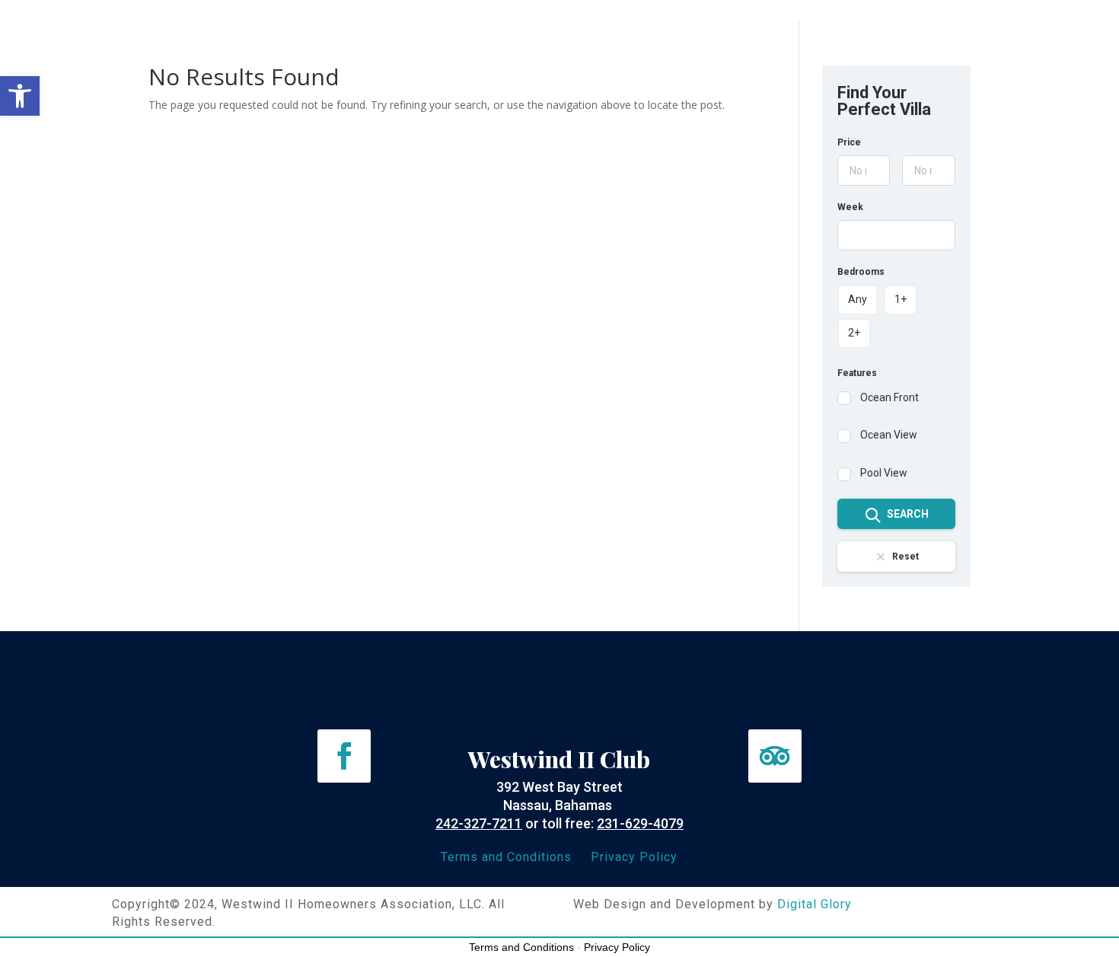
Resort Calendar (588, 32)
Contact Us (929, 32)
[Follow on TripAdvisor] (775, 756)
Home (173, 32)
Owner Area (560, 55)
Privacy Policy (634, 857)
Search (908, 514)
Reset (905, 556)
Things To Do (835, 32)
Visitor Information (716, 32)
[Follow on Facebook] (344, 756)
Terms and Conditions (506, 857)
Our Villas (312, 32)
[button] (20, 96)
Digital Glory (814, 904)
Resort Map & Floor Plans (440, 32)
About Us (236, 32)
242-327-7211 (478, 823)
